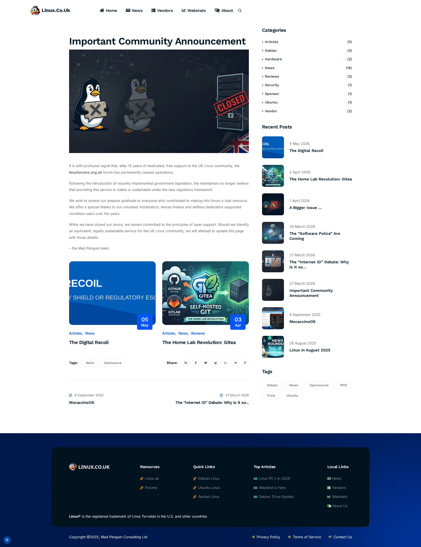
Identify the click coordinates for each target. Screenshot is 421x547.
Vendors (165, 10)
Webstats (196, 10)
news (90, 363)
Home (111, 10)
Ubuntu (271, 102)
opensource (112, 363)
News (137, 10)
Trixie (271, 395)
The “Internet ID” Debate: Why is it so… (319, 264)
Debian (271, 50)
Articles (75, 333)
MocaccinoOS (81, 402)
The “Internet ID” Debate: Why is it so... (212, 402)
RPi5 (343, 385)
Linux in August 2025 (309, 350)
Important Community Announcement (311, 293)
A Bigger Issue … (305, 207)
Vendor (271, 111)
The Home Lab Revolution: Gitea (199, 342)
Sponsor (272, 94)
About (227, 10)
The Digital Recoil (89, 342)
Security (272, 85)
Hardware (273, 59)
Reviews (198, 333)
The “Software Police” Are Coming (314, 236)
